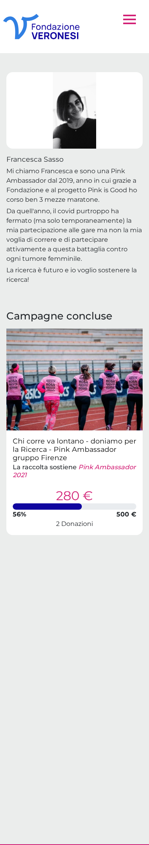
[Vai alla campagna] (74, 379)
